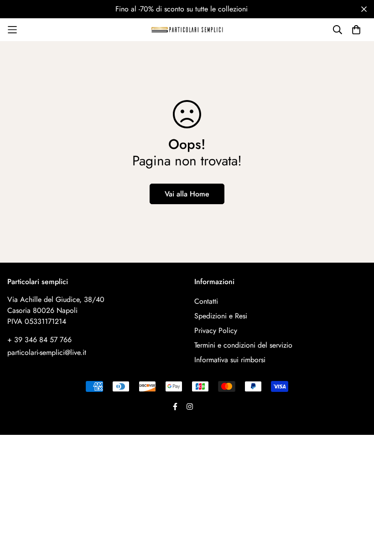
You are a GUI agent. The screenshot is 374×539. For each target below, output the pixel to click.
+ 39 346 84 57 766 (39, 339)
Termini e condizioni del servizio (243, 345)
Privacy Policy (215, 330)
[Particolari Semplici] (187, 29)
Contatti (206, 301)
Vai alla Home (187, 194)
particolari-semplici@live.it (46, 352)
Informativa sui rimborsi (229, 359)
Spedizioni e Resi (220, 316)
